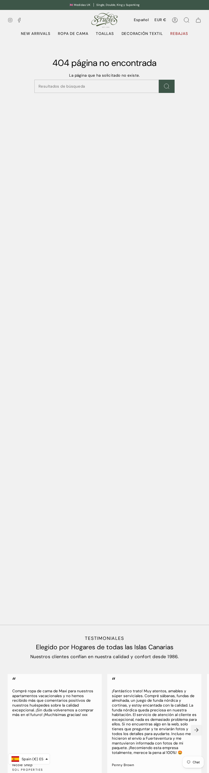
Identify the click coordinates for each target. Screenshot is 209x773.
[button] (73, 34)
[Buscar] (167, 86)
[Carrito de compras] (198, 20)
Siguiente (196, 730)
